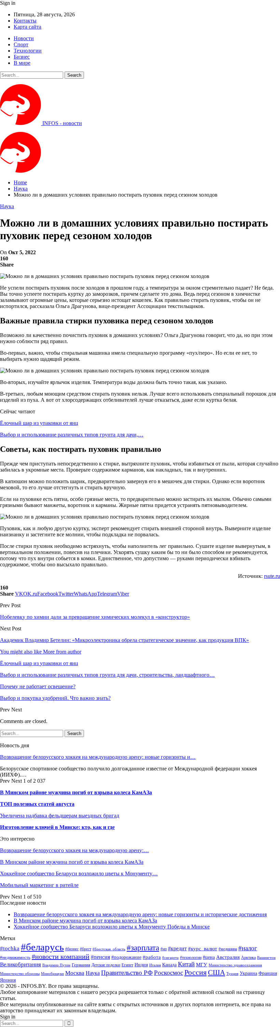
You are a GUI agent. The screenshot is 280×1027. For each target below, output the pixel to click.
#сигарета (170, 957)
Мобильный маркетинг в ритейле (39, 885)
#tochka (9, 948)
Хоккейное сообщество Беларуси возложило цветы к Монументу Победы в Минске (112, 927)
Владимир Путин (56, 965)
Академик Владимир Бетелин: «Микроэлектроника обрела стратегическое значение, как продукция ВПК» (124, 640)
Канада (169, 964)
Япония (8, 980)
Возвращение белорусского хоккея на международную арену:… (74, 850)
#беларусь (42, 946)
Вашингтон (266, 957)
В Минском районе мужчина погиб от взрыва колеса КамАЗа (76, 792)
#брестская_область (109, 949)
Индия (141, 964)
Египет (127, 965)
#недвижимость (15, 957)
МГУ (201, 964)
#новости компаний (60, 956)
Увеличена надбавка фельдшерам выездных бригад (59, 815)
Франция (267, 973)
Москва (74, 973)
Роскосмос (168, 972)
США (216, 972)
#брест (85, 949)
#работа (152, 957)
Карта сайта (27, 27)
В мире (22, 63)
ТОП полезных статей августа (37, 804)
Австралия (228, 957)
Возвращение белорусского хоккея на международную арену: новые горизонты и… (98, 757)
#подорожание (126, 957)
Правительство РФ (127, 972)
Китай (186, 964)
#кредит (177, 948)
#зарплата (143, 948)
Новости (24, 38)
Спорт (21, 44)
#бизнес (72, 949)
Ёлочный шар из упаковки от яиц (39, 423)
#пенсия (100, 957)
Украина (248, 973)
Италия (155, 965)
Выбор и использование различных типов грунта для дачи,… (71, 435)
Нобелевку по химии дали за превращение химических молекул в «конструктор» (95, 617)
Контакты (25, 21)
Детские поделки (106, 965)
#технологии (190, 957)
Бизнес (22, 57)
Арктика (248, 957)
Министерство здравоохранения (235, 965)
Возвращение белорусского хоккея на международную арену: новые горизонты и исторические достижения (140, 914)
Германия (81, 964)
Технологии (28, 50)
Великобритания (20, 964)
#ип (163, 949)
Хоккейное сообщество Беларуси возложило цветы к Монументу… (79, 873)
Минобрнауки (52, 973)
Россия (195, 972)
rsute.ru (272, 576)
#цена (209, 957)
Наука (7, 206)
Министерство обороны (20, 974)
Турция (232, 974)
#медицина (228, 949)
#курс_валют (202, 948)
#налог (247, 948)
